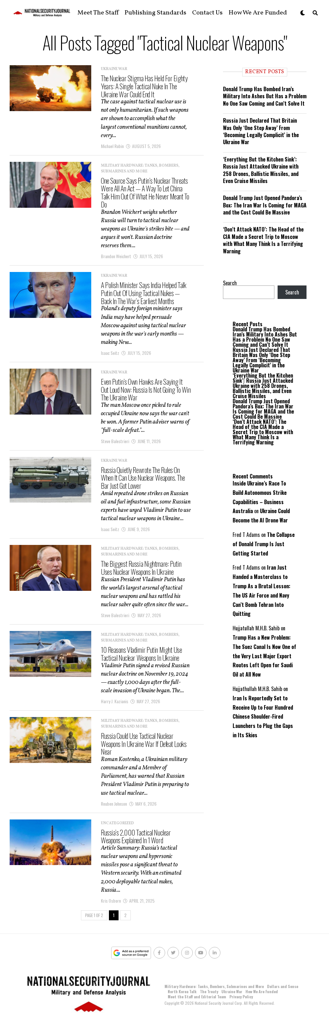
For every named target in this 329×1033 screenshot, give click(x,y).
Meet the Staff (98, 12)
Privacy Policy (241, 996)
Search (230, 283)
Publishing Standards (155, 12)
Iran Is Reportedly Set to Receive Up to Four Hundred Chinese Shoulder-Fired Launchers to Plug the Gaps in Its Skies (263, 716)
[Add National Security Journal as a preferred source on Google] (131, 953)
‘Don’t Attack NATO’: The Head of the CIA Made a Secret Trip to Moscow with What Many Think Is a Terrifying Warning (263, 240)
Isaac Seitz (110, 352)
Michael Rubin (112, 146)
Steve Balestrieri (115, 441)
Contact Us (207, 12)
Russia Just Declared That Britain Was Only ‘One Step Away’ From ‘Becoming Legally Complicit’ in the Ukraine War (261, 131)
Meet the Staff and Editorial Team (197, 996)
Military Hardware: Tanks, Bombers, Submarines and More (214, 986)
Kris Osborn (111, 900)
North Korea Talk (182, 991)
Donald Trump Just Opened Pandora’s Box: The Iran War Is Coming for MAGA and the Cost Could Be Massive (265, 205)
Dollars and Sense (282, 986)
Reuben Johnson (114, 803)
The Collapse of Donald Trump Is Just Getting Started (264, 544)
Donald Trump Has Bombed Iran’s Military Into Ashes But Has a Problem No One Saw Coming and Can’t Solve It (265, 96)
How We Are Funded (257, 12)
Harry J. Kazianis (114, 701)
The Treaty (209, 991)
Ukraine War (231, 991)
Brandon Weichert (116, 256)
